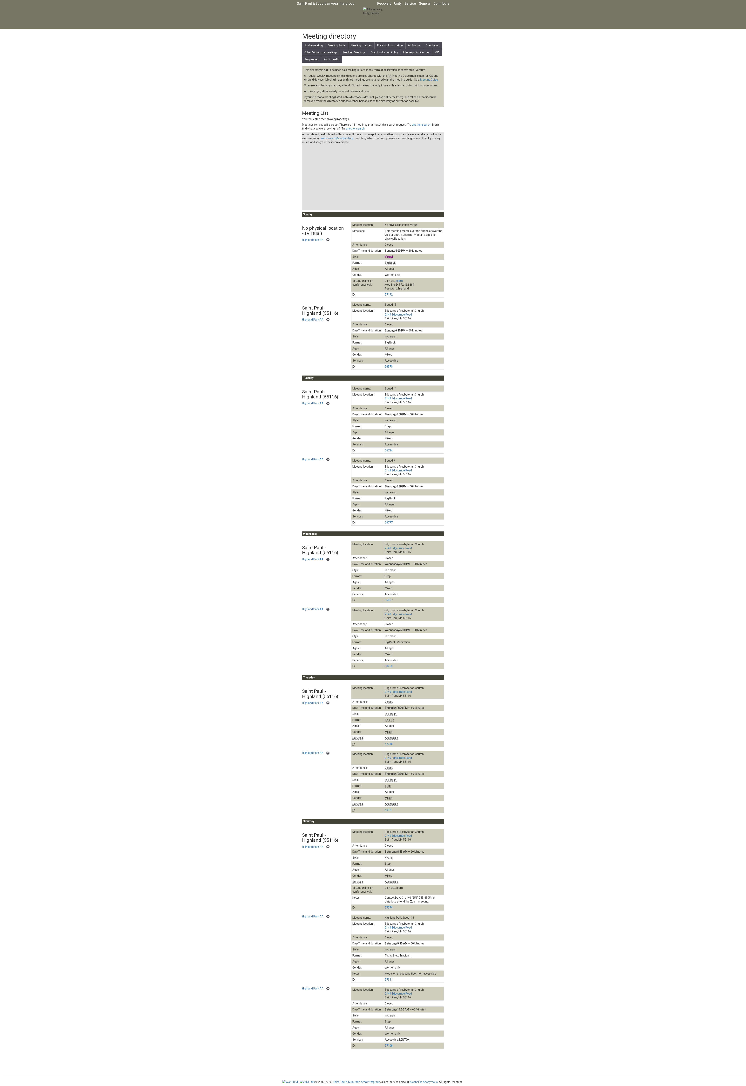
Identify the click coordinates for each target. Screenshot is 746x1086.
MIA (437, 52)
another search (421, 124)
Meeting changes (361, 45)
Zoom (399, 280)
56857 (389, 600)
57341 (389, 979)
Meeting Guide (337, 45)
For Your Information (390, 45)
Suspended (311, 59)
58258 (389, 666)
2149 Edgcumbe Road (398, 314)
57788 (389, 743)
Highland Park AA (312, 239)
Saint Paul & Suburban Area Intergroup (326, 3)
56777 (389, 522)
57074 (389, 907)
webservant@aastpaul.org (337, 138)
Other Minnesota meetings (320, 52)
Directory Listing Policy (384, 52)
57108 (389, 1045)
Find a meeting (314, 45)
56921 (389, 809)
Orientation (432, 45)
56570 (389, 366)
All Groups (414, 45)
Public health (331, 59)
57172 (389, 294)
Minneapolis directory (416, 52)
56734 (389, 450)
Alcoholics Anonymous (424, 1081)
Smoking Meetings (353, 52)
